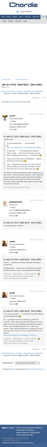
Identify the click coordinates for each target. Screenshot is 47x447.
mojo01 (12, 116)
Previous (35, 98)
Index (4, 21)
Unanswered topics (22, 79)
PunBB (13, 369)
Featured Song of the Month (33, 91)
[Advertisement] (23, 48)
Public (21, 17)
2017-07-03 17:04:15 (37, 200)
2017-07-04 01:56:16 (37, 240)
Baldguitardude (15, 202)
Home (3, 17)
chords (30, 443)
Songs (9, 17)
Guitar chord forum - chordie (11, 91)
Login (25, 21)
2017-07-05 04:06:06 (36, 291)
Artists (15, 17)
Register (18, 21)
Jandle (12, 241)
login (10, 102)
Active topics (6, 79)
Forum (43, 17)
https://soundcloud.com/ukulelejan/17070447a (20, 335)
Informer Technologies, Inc (35, 369)
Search (10, 21)
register (17, 102)
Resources (36, 17)
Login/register (26, 11)
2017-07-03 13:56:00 (36, 114)
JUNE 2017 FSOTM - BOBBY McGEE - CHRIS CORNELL (22, 84)
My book (27, 17)
